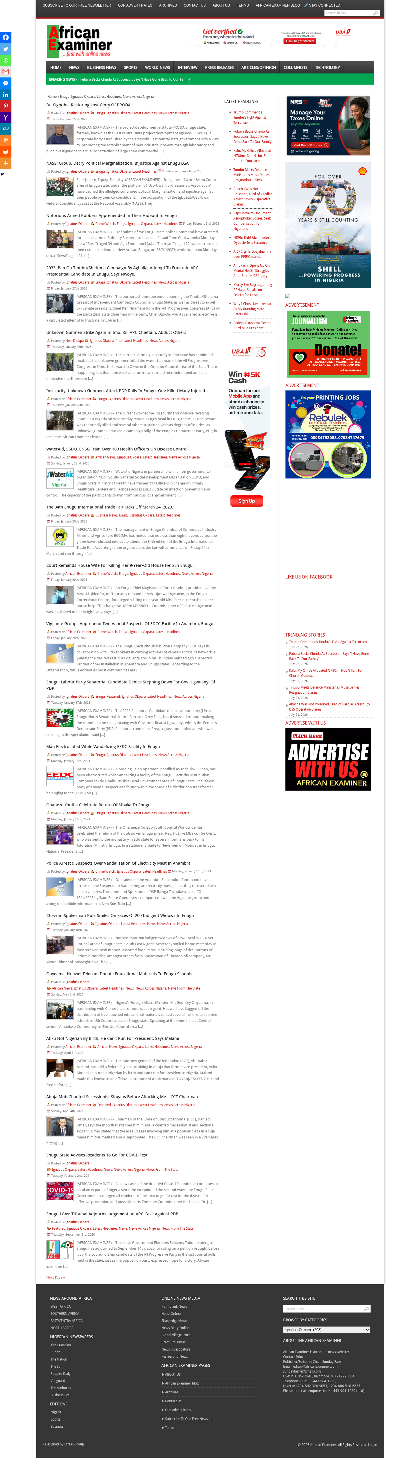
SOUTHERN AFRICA (65, 1313)
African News (105, 457)
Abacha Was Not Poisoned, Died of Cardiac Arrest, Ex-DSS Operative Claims (252, 196)
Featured (113, 696)
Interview (187, 67)
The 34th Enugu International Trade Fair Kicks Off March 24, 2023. (109, 507)
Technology (327, 67)
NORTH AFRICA (62, 1327)
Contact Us (195, 5)
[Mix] (5, 140)
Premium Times (173, 1342)
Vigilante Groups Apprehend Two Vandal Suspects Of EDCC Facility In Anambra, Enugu (129, 623)
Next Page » (55, 1277)
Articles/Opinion (258, 67)
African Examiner (78, 398)
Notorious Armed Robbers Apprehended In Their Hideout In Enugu (111, 215)
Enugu (64, 96)
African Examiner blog (278, 5)
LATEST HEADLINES (241, 101)
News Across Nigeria (138, 96)
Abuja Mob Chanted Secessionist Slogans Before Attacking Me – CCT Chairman (122, 1096)
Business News (101, 67)
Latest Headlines (109, 96)
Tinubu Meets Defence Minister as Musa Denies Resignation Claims (251, 174)
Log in (372, 1444)
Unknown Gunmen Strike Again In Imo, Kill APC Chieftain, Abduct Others (116, 332)
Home (55, 67)
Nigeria (56, 1412)
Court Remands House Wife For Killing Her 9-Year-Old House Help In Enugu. (120, 565)
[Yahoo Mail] (5, 117)
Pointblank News (174, 1306)
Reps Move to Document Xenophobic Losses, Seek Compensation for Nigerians (252, 221)
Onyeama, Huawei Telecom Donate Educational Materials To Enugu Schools (119, 973)
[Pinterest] (5, 106)
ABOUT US (221, 5)
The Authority (61, 1387)
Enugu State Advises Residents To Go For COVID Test (96, 1155)
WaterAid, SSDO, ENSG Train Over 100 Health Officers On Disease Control (117, 449)
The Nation (59, 1359)
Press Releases (219, 67)
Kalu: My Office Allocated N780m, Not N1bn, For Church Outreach (252, 155)
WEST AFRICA (61, 1306)
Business (57, 1426)
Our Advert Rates (135, 5)
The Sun (57, 1366)
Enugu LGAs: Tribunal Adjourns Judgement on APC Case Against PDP (112, 1213)
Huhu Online (171, 1313)
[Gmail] (5, 71)
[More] (5, 163)
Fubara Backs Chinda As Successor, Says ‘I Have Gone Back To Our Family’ (135, 79)
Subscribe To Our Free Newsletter (77, 5)
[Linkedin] (5, 94)
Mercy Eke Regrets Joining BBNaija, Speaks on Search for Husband (252, 289)
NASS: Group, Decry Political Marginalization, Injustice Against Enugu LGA (117, 163)
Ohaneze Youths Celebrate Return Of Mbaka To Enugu (98, 804)
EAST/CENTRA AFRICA (67, 1320)
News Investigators (175, 1349)
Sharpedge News (174, 1320)
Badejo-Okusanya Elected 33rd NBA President (252, 325)
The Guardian (61, 1345)
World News (157, 67)
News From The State (184, 988)
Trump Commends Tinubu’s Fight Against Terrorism (249, 117)
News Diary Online (175, 1327)
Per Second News (174, 1356)
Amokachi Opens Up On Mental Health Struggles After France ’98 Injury (251, 270)
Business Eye (60, 1395)
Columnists (295, 67)
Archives (168, 5)
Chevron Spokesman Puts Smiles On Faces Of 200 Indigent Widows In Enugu (120, 915)
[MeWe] (5, 129)
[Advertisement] (248, 615)
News (74, 67)
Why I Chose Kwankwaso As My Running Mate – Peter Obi (252, 308)
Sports (130, 67)
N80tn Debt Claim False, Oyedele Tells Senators (251, 240)
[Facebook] (5, 37)
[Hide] (2, 174)
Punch (55, 1352)
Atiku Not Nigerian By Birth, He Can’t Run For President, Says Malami (112, 1038)
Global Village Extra (175, 1335)
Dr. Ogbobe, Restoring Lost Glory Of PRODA (88, 104)
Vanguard (58, 1380)
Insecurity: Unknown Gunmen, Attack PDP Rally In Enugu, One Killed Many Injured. (126, 390)
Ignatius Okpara (83, 96)
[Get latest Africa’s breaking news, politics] (73, 40)
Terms (243, 5)
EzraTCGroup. (74, 1444)
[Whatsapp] (5, 60)
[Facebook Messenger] (5, 83)
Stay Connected (324, 5)
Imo (118, 340)
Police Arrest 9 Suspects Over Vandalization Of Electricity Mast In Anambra (118, 863)
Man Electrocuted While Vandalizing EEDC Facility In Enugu (103, 746)
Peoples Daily (61, 1373)
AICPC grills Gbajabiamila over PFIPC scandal (252, 254)
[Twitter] (5, 49)
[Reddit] (5, 151)
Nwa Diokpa (74, 340)
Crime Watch (105, 223)
